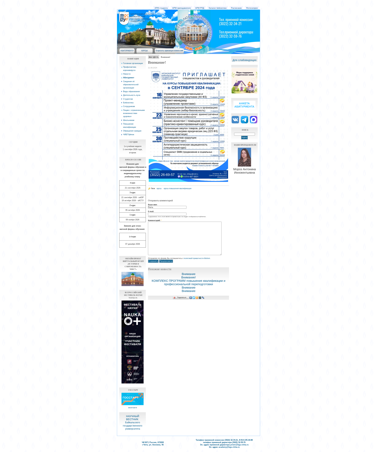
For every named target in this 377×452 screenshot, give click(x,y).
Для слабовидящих (245, 60)
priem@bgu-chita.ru (239, 445)
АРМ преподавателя (181, 8)
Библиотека (128, 103)
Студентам (128, 99)
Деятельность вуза (131, 95)
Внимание (188, 274)
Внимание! (188, 277)
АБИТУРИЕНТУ (127, 51)
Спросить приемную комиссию (169, 51)
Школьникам (128, 120)
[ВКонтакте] (190, 298)
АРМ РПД (199, 8)
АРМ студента (161, 8)
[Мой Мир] (200, 298)
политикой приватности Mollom (197, 258)
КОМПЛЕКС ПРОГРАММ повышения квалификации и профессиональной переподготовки (188, 282)
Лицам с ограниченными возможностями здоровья (134, 113)
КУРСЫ (144, 51)
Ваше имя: (152, 205)
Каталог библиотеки (217, 8)
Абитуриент (128, 77)
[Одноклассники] (197, 298)
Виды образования (131, 91)
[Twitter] (193, 298)
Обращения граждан (132, 131)
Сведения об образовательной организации (130, 84)
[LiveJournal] (203, 298)
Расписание (236, 8)
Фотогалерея (252, 8)
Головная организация (133, 63)
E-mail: (151, 211)
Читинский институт (163, 15)
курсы (159, 188)
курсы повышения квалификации (177, 188)
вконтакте (132, 407)
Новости (126, 74)
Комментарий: (155, 220)
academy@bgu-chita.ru (229, 447)
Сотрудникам (129, 106)
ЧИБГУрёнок (128, 134)
